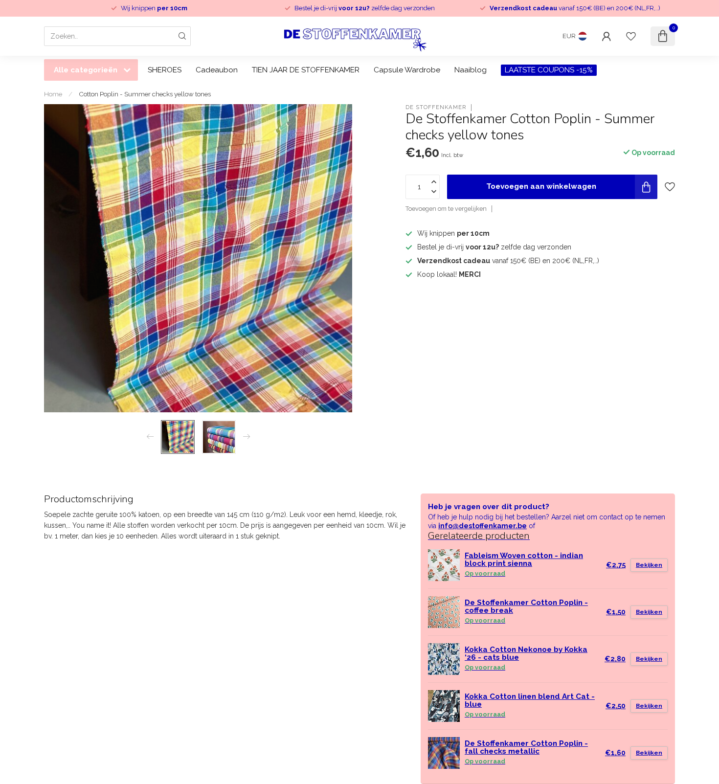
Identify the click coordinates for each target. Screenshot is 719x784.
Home (53, 94)
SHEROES (164, 70)
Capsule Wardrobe (407, 70)
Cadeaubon (217, 70)
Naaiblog (470, 70)
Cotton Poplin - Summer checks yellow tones (145, 94)
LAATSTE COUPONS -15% (549, 70)
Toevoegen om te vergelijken (446, 208)
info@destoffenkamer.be (482, 526)
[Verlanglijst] (631, 36)
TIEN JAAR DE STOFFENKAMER (306, 70)
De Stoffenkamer (435, 107)
